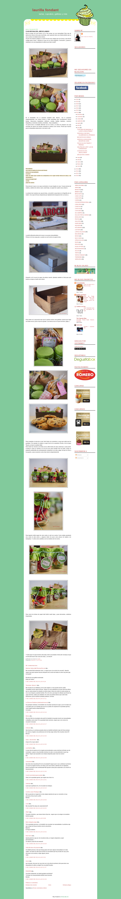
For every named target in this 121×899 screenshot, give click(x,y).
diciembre (79, 114)
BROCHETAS (78, 193)
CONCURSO (78, 204)
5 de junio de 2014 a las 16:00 (36, 808)
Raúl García (29, 835)
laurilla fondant (45, 10)
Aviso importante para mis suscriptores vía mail (89, 309)
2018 (77, 103)
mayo (78, 157)
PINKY (27, 812)
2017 (77, 106)
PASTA (76, 242)
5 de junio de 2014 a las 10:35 (36, 757)
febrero (79, 164)
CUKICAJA (78, 206)
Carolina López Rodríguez (32, 791)
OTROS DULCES (79, 240)
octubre (79, 118)
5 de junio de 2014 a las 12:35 (36, 771)
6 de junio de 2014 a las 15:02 (36, 831)
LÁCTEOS (77, 229)
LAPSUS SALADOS (80, 231)
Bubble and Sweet (81, 294)
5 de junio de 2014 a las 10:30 (36, 744)
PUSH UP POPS (79, 246)
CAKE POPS (78, 198)
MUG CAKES (78, 238)
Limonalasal (29, 761)
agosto (79, 123)
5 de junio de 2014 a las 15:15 (36, 788)
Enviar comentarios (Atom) (40, 888)
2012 (77, 171)
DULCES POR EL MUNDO (82, 215)
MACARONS (78, 233)
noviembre (80, 116)
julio (78, 125)
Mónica (28, 716)
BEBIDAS (77, 191)
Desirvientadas (80, 283)
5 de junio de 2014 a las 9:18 (36, 681)
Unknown (28, 727)
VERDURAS (78, 259)
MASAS (77, 236)
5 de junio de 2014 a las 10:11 (36, 698)
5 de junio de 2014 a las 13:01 (36, 779)
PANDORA (28, 871)
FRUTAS (77, 219)
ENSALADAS (78, 217)
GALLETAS (33, 660)
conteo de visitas (78, 346)
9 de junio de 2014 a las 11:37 (36, 867)
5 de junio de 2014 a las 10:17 (36, 724)
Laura (27, 803)
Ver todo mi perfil (87, 36)
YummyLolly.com (64, 896)
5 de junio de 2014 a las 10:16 (36, 712)
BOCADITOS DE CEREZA (84, 137)
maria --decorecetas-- (31, 739)
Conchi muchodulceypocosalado (34, 775)
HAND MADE (39, 660)
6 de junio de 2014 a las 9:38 (36, 818)
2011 (77, 173)
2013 (77, 169)
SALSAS (77, 250)
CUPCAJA (77, 208)
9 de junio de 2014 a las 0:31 (36, 857)
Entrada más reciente (31, 885)
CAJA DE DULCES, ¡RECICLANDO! (37, 31)
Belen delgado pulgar (31, 822)
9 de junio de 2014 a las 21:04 (36, 879)
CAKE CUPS (78, 196)
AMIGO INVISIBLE (79, 185)
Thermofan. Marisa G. (31, 685)
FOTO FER (79, 325)
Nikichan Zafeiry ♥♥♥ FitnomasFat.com (35, 668)
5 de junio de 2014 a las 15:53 (36, 799)
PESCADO (78, 244)
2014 (77, 112)
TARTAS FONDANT (80, 255)
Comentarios (80, 458)
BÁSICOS (77, 189)
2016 (77, 108)
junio (78, 127)
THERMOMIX (78, 257)
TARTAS (77, 252)
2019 (77, 101)
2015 (77, 110)
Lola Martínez (29, 748)
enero (78, 166)
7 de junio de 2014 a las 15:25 (36, 843)
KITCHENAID (78, 227)
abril (78, 159)
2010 (77, 175)
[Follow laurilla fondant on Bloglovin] (80, 76)
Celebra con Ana (80, 306)
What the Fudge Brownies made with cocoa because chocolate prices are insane (89, 299)
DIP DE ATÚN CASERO (83, 154)
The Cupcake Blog (81, 318)
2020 (77, 99)
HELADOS (77, 225)
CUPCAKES (78, 210)
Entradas (79, 455)
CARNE (77, 200)
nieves (27, 861)
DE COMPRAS (79, 212)
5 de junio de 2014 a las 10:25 (36, 735)
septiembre (80, 121)
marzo (78, 161)
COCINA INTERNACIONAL (82, 202)
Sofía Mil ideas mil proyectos (33, 847)
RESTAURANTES (79, 248)
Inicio (49, 885)
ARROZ (77, 187)
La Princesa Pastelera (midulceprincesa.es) (37, 702)
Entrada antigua (67, 885)
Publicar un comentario (32, 882)
